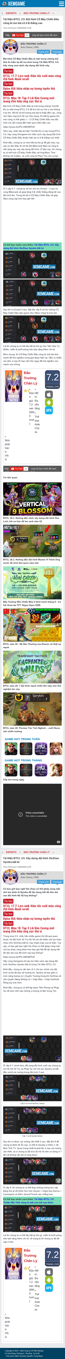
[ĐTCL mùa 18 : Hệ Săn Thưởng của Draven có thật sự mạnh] (32, 625)
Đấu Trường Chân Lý (37, 13)
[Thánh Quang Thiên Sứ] (56, 749)
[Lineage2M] (26, 749)
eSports (11, 13)
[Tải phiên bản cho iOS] (49, 394)
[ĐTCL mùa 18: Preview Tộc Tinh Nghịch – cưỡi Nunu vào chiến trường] (32, 709)
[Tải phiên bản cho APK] (49, 410)
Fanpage (57, 51)
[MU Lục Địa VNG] (41, 749)
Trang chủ (43, 51)
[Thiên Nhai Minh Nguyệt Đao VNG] (56, 770)
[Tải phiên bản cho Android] (49, 402)
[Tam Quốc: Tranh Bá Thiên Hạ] (11, 749)
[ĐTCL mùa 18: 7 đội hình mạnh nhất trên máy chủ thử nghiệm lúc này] (32, 667)
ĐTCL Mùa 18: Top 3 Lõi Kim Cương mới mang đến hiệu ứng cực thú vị (28, 100)
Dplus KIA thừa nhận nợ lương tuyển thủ (29, 88)
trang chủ (52, 386)
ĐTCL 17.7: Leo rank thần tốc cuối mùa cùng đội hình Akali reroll (32, 77)
